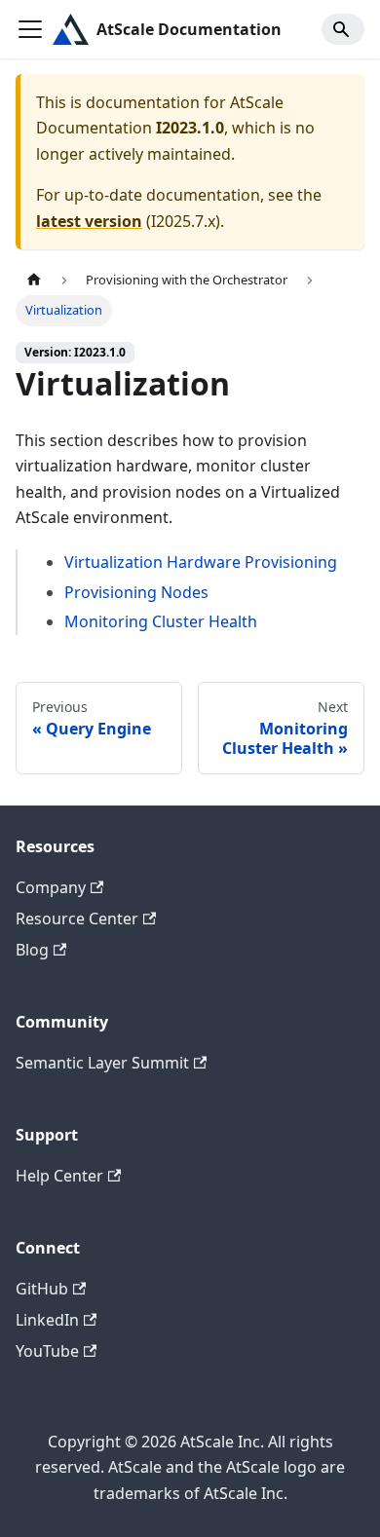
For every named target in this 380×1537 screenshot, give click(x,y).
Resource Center (77, 918)
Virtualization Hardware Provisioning (200, 562)
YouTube (47, 1351)
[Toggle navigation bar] (30, 29)
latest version (89, 221)
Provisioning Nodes (136, 592)
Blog (32, 949)
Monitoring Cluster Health (160, 621)
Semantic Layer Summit (102, 1062)
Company (51, 887)
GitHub (42, 1288)
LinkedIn (47, 1320)
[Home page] (34, 280)
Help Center (59, 1175)
